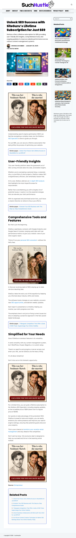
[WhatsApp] (38, 84)
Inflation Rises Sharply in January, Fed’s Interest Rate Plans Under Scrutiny (63, 104)
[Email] (44, 84)
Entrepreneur (18, 485)
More (67, 11)
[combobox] (61, 18)
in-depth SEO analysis (37, 181)
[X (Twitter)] (15, 84)
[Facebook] (9, 84)
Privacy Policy (58, 11)
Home (35, 11)
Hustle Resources (45, 11)
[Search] (71, 4)
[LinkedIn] (27, 84)
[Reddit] (33, 84)
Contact (15, 11)
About (8, 11)
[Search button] (70, 18)
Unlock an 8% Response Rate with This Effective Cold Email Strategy (62, 40)
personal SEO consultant (28, 240)
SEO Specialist (13, 138)
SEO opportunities (17, 302)
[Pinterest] (21, 84)
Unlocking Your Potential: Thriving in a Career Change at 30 (62, 60)
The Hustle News (13, 49)
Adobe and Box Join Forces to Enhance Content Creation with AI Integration (63, 82)
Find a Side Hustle (26, 11)
